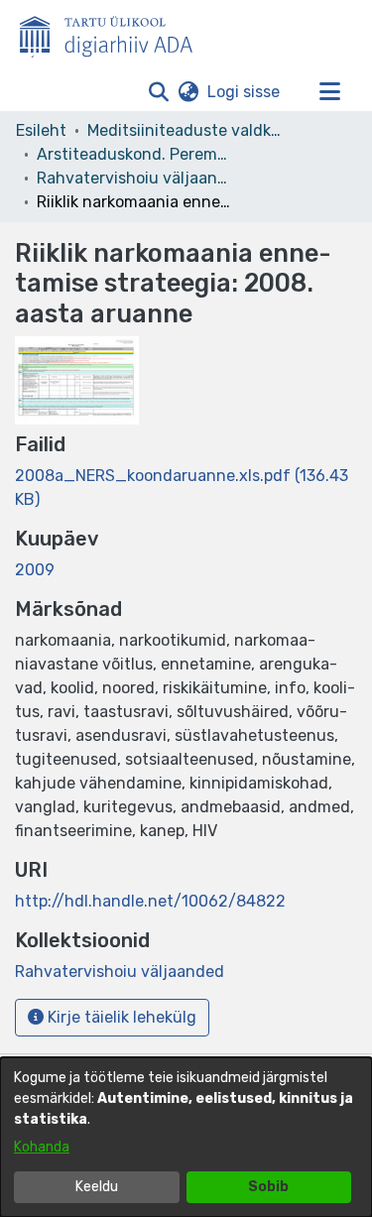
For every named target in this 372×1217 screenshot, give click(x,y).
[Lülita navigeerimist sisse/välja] (329, 92)
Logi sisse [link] (244, 91)
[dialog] (186, 1137)
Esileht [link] (41, 130)
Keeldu (96, 1186)
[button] (158, 92)
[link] (119, 971)
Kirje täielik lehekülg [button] (120, 1017)
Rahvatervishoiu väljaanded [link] (136, 178)
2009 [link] (35, 569)
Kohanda (41, 1147)
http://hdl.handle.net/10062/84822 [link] (150, 901)
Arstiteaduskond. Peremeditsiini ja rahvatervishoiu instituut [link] (136, 154)
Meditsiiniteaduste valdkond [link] (186, 130)
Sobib (268, 1186)
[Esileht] (114, 33)
